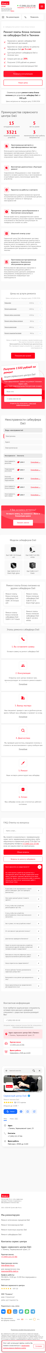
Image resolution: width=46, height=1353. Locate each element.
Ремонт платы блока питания (13, 321)
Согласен (38, 1346)
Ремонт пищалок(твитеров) (12, 333)
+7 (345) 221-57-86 (27, 6)
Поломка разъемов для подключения (9, 478)
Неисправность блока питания (10, 487)
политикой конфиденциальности (26, 404)
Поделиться (3, 1311)
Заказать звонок (23, 523)
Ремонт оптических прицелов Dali (15, 1220)
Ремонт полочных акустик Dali (14, 1229)
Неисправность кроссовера (10, 495)
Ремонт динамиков (10, 309)
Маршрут (12, 1111)
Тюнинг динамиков (10, 327)
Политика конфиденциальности (23, 1330)
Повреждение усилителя (9, 470)
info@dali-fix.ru (7, 1265)
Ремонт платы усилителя (12, 315)
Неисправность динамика (10, 462)
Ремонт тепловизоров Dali (12, 1225)
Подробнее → (35, 462)
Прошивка (7, 303)
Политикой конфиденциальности (23, 1027)
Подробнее (23, 684)
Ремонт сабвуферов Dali (11, 1234)
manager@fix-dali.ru (9, 1271)
